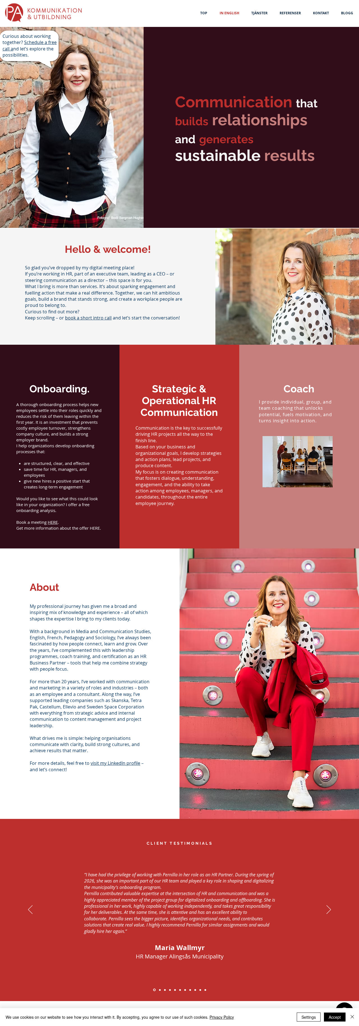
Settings (309, 1017)
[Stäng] (352, 1017)
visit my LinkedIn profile (115, 763)
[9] (170, 990)
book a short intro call (88, 318)
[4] (165, 990)
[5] (180, 990)
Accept (335, 1017)
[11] (154, 990)
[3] (159, 990)
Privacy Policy (222, 1017)
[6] (190, 990)
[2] (175, 990)
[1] (185, 990)
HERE (53, 522)
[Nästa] (328, 910)
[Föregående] (30, 910)
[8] (200, 990)
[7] (195, 990)
